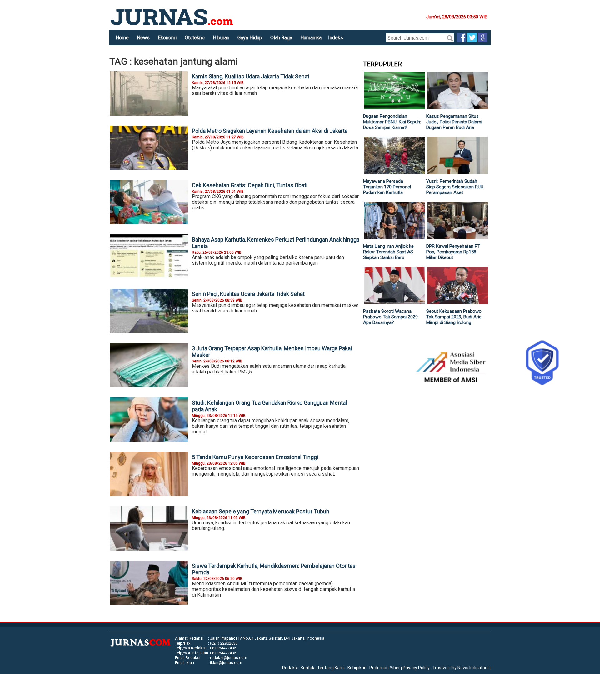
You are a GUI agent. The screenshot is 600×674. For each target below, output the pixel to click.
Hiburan (221, 38)
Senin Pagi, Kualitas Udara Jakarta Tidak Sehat (248, 294)
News (143, 38)
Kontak (307, 667)
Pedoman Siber (384, 667)
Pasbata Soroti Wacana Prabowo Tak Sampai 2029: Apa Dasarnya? (391, 316)
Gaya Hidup (250, 38)
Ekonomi (167, 38)
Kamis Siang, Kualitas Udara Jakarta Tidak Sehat (250, 76)
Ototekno (195, 38)
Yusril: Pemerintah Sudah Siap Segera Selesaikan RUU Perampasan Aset (454, 186)
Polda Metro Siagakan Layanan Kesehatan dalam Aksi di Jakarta (270, 130)
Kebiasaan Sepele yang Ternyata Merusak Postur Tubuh (260, 511)
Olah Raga (281, 38)
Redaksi (290, 667)
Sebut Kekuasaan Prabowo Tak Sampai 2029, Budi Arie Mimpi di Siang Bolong (454, 316)
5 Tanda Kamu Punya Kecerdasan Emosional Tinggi (255, 457)
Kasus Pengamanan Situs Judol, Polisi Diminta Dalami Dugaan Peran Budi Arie (454, 121)
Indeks (335, 38)
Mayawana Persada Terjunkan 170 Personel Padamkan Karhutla (387, 186)
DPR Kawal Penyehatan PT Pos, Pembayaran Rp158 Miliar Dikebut (453, 251)
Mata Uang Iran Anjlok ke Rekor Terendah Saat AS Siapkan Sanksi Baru (388, 251)
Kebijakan (357, 667)
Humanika (311, 38)
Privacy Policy (416, 667)
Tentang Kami (331, 667)
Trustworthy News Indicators (460, 667)
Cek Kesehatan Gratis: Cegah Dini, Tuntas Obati (250, 185)
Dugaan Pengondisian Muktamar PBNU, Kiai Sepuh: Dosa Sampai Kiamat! (392, 121)
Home (122, 38)
